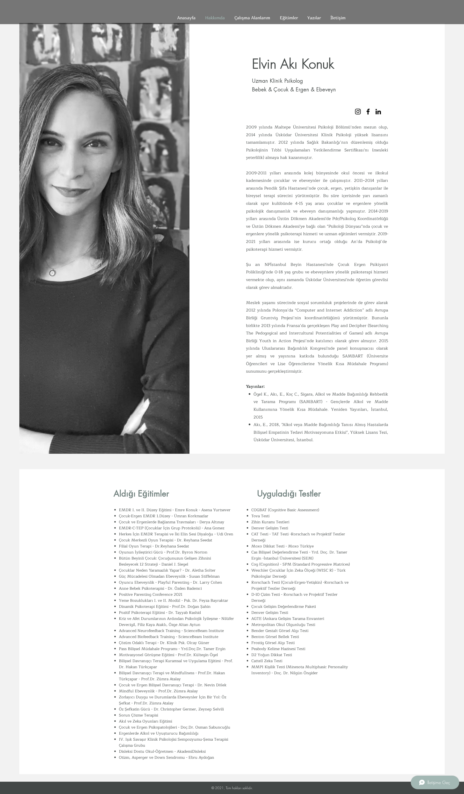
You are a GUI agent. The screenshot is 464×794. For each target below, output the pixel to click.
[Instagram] (358, 111)
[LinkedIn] (378, 111)
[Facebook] (368, 111)
